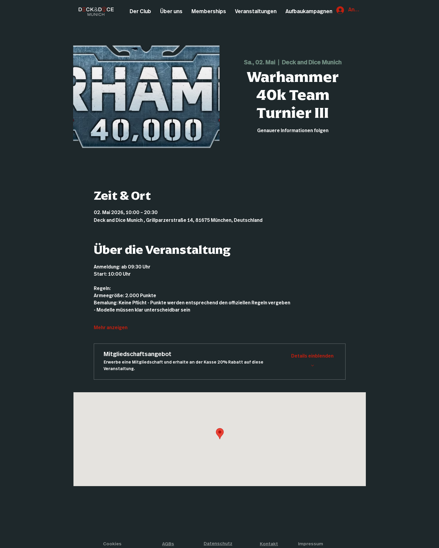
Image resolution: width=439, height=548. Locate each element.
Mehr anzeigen (111, 327)
